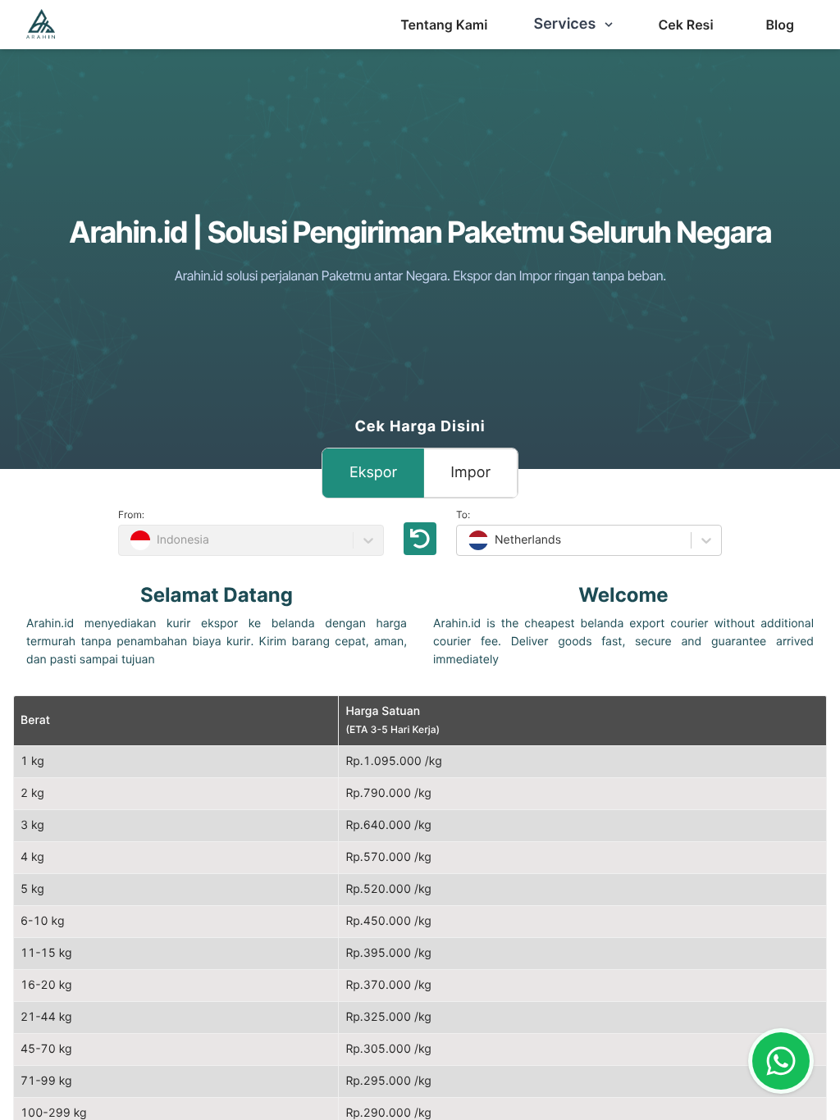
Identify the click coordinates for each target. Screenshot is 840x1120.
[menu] (444, 24)
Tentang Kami (443, 24)
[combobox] (466, 540)
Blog (780, 24)
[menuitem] (443, 24)
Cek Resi (685, 24)
